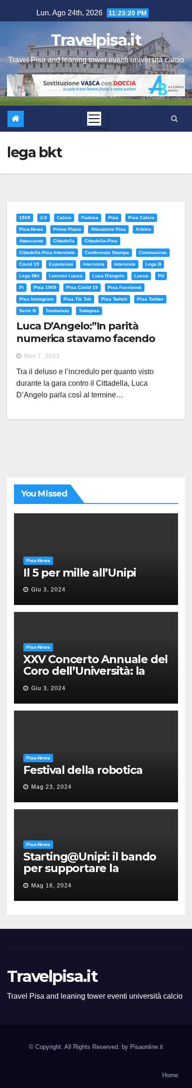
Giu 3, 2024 (48, 589)
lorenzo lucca (65, 275)
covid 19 (29, 264)
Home (170, 1075)
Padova (89, 217)
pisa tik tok (77, 299)
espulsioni (61, 264)
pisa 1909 (45, 287)
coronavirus (153, 252)
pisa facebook (125, 287)
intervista (93, 264)
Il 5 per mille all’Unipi (79, 572)
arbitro (143, 229)
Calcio (64, 217)
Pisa (113, 217)
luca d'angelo (108, 275)
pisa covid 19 (82, 287)
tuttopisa (89, 310)
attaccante (31, 240)
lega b (153, 264)
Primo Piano (67, 229)
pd (161, 275)
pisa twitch (114, 299)
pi (21, 287)
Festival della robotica (82, 770)
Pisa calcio (141, 217)
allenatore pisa (108, 229)
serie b (27, 310)
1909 (24, 217)
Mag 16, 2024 (51, 885)
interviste (125, 264)
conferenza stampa (107, 252)
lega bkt (29, 275)
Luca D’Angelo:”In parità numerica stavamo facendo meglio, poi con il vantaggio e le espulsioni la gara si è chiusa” (94, 344)
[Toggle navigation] (94, 118)
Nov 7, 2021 (42, 356)
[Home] (15, 119)
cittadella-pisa (100, 240)
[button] (174, 118)
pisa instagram (36, 299)
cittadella (64, 240)
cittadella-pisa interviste (47, 252)
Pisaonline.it (146, 1046)
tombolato (57, 310)
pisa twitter (150, 299)
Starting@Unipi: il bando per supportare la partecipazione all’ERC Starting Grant (89, 874)
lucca (141, 275)
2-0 (43, 217)
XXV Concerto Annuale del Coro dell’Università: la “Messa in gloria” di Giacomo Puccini (95, 676)
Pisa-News (31, 229)
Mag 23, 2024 (51, 787)
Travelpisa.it (96, 40)
